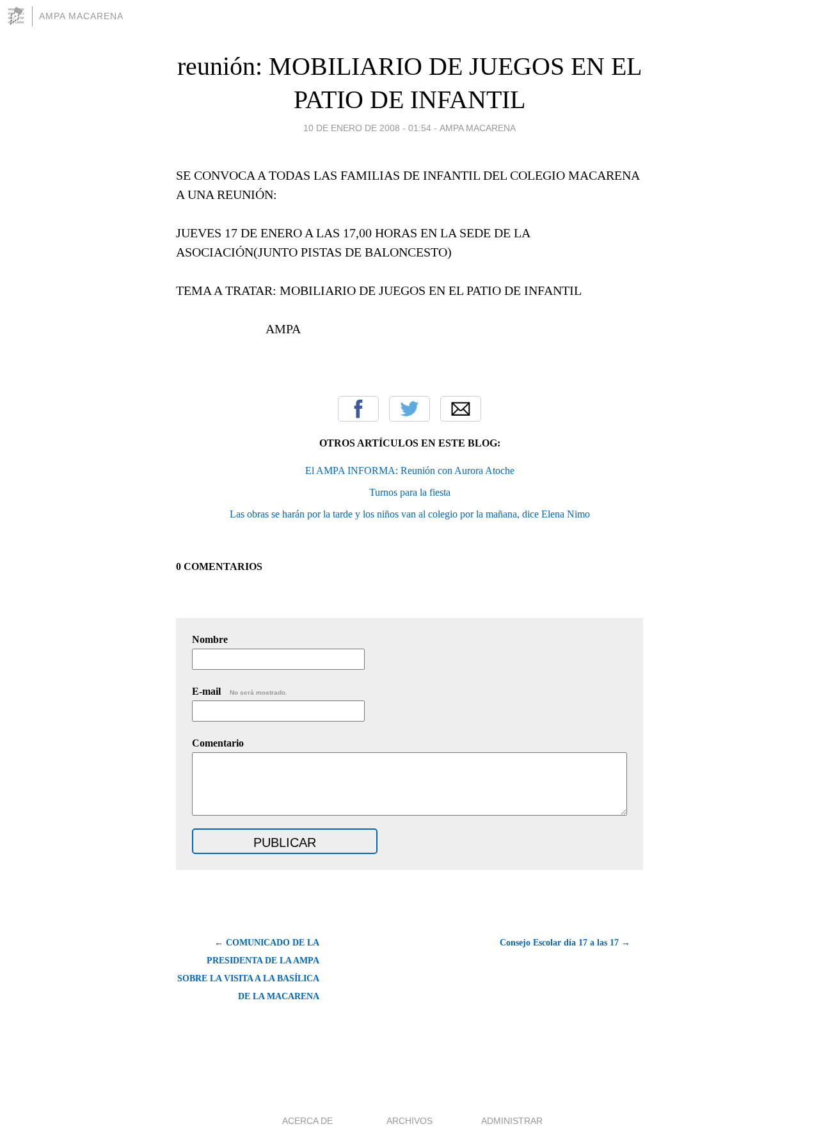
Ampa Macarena (81, 16)
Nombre (210, 639)
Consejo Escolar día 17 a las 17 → (565, 942)
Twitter (409, 409)
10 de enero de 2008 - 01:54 (367, 128)
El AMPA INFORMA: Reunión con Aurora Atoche (409, 470)
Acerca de (307, 1121)
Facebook (358, 409)
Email (460, 409)
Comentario (218, 743)
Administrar (512, 1121)
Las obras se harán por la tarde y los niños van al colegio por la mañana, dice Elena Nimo (410, 514)
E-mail (239, 691)
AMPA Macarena (478, 128)
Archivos (409, 1121)
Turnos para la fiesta (409, 492)
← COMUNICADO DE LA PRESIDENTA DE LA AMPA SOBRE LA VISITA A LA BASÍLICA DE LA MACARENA (248, 969)
